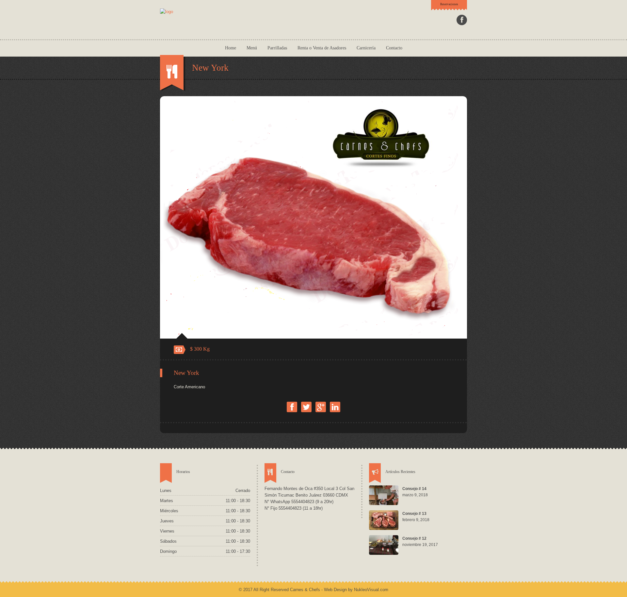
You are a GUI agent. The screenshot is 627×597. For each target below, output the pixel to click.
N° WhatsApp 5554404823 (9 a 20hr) (299, 501)
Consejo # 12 (414, 538)
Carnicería (366, 47)
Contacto (394, 47)
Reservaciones (449, 4)
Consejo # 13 (414, 513)
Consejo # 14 (414, 488)
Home (230, 47)
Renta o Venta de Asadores (321, 47)
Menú (252, 47)
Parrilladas (277, 47)
